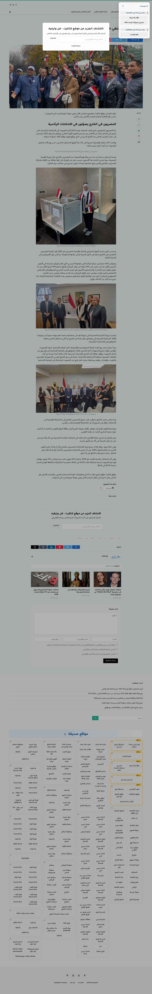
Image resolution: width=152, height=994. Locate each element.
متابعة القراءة (76, 46)
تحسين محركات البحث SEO (134, 22)
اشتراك (53, 38)
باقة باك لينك (134, 17)
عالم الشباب (134, 34)
